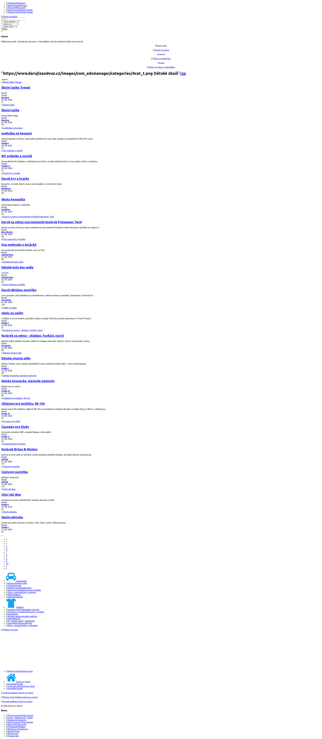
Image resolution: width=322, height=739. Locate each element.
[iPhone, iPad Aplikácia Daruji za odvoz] (19, 697)
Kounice (5, 97)
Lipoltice (5, 209)
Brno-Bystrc (7, 232)
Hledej (4, 29)
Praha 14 (5, 413)
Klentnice (6, 188)
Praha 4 (5, 323)
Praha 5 (5, 368)
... (6, 553)
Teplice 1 (5, 166)
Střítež (4, 459)
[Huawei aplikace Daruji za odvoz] (16, 701)
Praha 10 (5, 391)
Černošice (6, 300)
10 (7, 564)
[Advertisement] (76, 650)
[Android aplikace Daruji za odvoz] (17, 693)
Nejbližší (5, 80)
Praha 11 (5, 436)
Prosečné (5, 346)
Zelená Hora (7, 255)
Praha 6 (5, 143)
